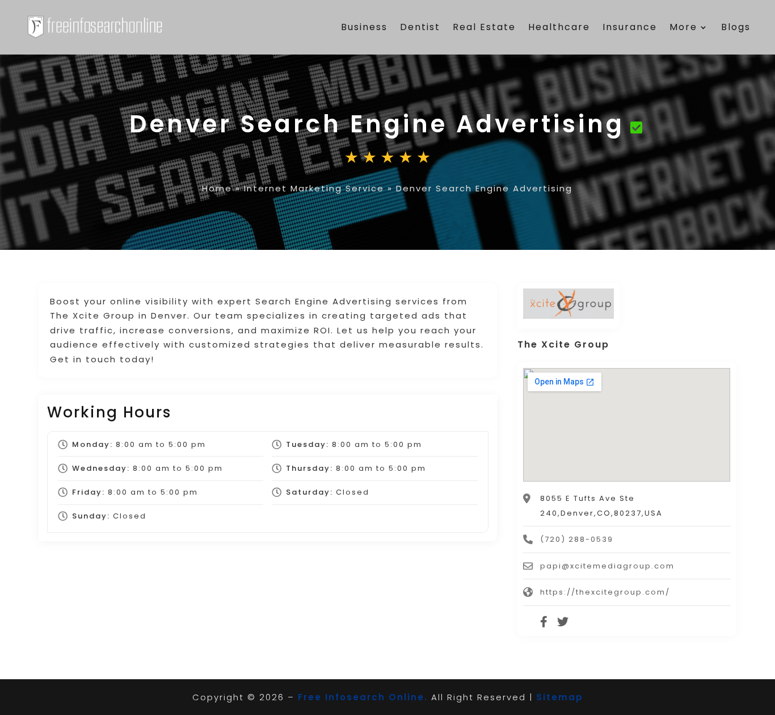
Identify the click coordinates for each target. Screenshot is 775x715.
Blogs (736, 27)
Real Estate (484, 27)
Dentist (420, 27)
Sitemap (559, 697)
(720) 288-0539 (576, 539)
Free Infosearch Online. (363, 697)
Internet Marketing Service (314, 188)
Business (364, 27)
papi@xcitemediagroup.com (607, 566)
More (683, 27)
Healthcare (559, 27)
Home (217, 188)
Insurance (630, 27)
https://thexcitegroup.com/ (605, 592)
